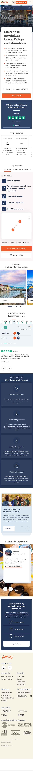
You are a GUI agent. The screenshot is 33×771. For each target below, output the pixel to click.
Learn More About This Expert (13, 566)
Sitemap (4, 700)
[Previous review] (3, 368)
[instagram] (3, 667)
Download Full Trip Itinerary (18, 248)
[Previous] (22, 528)
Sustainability (21, 684)
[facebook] (10, 667)
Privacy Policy (5, 695)
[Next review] (9, 368)
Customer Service (7, 676)
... (6, 12)
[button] (20, 222)
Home (3, 12)
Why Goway (21, 676)
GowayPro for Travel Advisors (22, 696)
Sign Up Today (16, 644)
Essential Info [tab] (29, 169)
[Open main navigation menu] (30, 2)
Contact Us (9, 528)
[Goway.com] (4, 2)
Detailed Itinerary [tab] (18, 169)
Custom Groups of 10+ (24, 692)
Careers (19, 679)
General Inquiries (6, 679)
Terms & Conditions (7, 698)
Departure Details (18, 255)
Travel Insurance (6, 692)
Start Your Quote (16, 95)
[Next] (28, 528)
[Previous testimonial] (5, 589)
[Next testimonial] (10, 589)
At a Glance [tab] (7, 169)
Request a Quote (21, 2)
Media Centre (21, 681)
